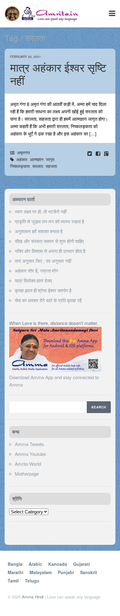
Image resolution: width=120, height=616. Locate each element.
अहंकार (21, 159)
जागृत (50, 159)
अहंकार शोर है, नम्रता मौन (36, 270)
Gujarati (81, 564)
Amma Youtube (30, 454)
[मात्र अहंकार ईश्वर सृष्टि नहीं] (99, 153)
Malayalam (41, 572)
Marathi (15, 572)
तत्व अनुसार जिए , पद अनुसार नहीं (43, 260)
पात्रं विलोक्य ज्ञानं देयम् (33, 280)
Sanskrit (88, 572)
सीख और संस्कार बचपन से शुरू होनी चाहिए (49, 241)
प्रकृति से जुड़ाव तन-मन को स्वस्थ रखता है (49, 221)
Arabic (35, 564)
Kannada (57, 564)
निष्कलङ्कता (20, 166)
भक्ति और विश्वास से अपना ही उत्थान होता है (50, 251)
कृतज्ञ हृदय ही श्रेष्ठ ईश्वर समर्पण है (43, 290)
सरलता (37, 166)
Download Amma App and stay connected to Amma (54, 381)
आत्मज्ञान (36, 159)
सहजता (51, 166)
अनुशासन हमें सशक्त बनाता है (38, 231)
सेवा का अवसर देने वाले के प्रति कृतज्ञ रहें (48, 300)
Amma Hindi (33, 597)
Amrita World (28, 463)
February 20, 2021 (25, 57)
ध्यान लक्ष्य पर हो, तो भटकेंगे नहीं (40, 211)
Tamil (13, 581)
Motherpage (27, 473)
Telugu (32, 581)
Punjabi (66, 572)
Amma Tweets (29, 444)
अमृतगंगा (23, 152)
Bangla (15, 564)
